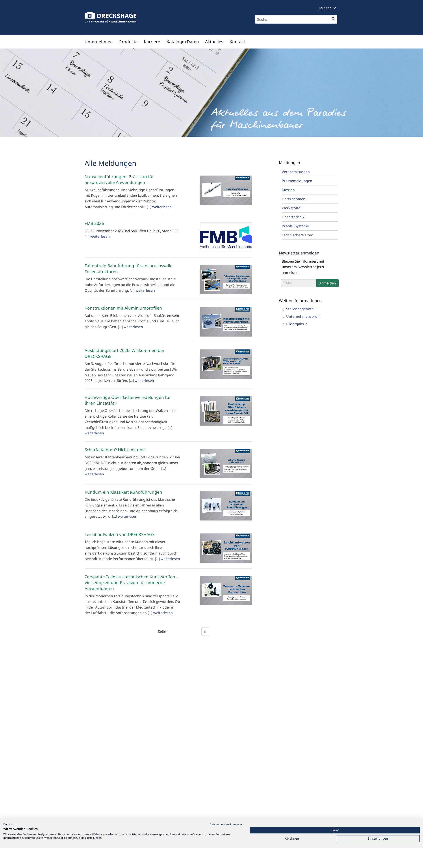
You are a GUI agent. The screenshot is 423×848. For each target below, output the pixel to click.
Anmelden (327, 283)
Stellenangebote (300, 308)
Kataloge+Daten (183, 42)
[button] (10, 824)
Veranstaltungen (296, 171)
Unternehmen (99, 42)
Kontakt (237, 42)
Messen (288, 189)
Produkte (128, 42)
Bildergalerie (296, 323)
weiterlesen (162, 206)
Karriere (152, 42)
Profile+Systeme (295, 226)
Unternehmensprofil (303, 316)
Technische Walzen (297, 235)
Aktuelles (214, 42)
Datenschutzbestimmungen (226, 824)
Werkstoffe (291, 207)
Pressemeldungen (297, 180)
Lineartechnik (293, 217)
